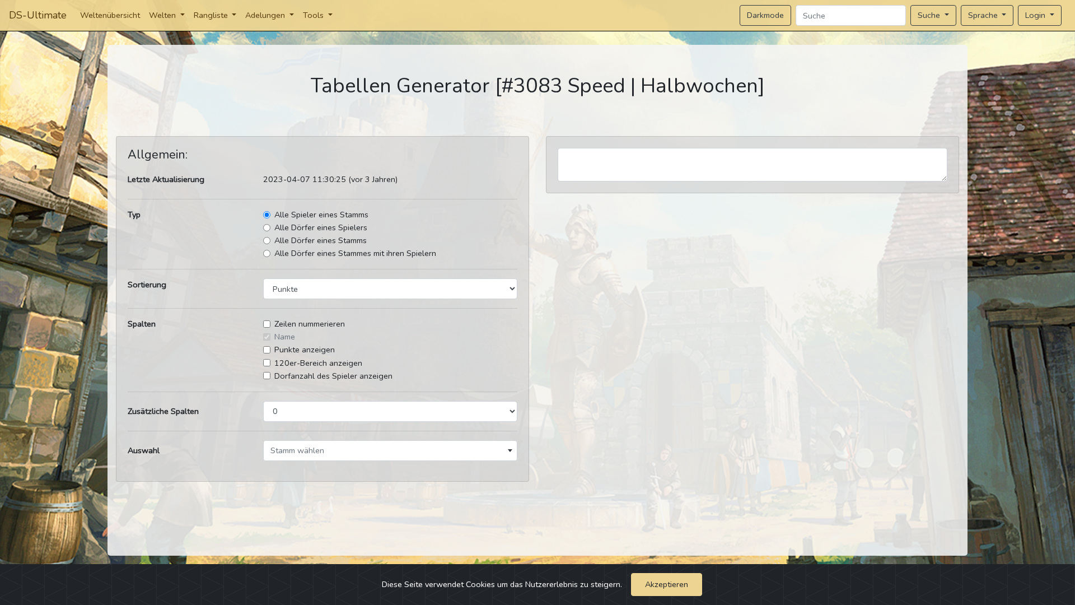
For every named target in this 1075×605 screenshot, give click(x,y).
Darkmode (765, 15)
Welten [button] (163, 15)
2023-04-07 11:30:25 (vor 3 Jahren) (330, 179)
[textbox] (390, 450)
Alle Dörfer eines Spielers (320, 227)
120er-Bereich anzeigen (318, 363)
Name (284, 336)
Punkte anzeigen (304, 349)
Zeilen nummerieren (309, 323)
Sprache (984, 15)
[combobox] (390, 450)
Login (1036, 15)
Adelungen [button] (266, 15)
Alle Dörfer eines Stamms (320, 240)
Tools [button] (314, 15)
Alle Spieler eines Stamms (321, 214)
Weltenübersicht (110, 15)
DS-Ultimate (38, 15)
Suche (930, 15)
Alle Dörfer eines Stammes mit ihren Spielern (355, 253)
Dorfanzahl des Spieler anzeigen (333, 375)
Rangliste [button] (212, 15)
